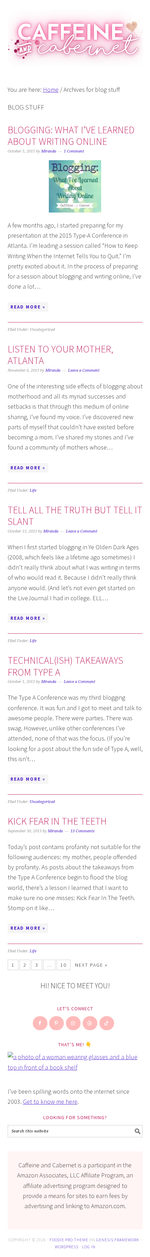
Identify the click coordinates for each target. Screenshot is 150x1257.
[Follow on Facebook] (40, 1023)
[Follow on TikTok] (107, 1023)
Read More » (27, 307)
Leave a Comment (83, 370)
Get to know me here (50, 1102)
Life (33, 490)
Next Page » (91, 965)
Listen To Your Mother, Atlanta (60, 355)
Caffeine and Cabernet (75, 35)
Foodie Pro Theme (69, 1239)
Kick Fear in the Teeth (57, 821)
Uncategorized (42, 801)
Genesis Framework (117, 1239)
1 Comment (74, 151)
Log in (89, 1246)
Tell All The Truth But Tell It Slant (75, 516)
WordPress (66, 1246)
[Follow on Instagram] (74, 1023)
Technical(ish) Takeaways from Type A (65, 666)
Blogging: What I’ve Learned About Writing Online (71, 136)
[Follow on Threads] (90, 1023)
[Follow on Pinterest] (57, 1023)
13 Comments (82, 831)
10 (63, 965)
